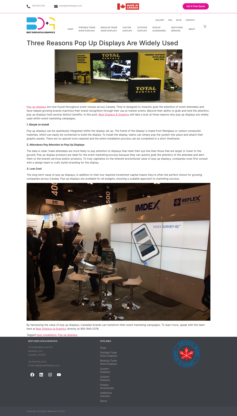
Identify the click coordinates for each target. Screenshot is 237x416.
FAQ (170, 20)
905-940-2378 (38, 6)
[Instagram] (50, 375)
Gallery (159, 20)
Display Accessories (159, 29)
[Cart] (204, 26)
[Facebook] (32, 375)
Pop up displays (36, 106)
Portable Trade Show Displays (87, 29)
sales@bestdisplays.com (70, 6)
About (191, 29)
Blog (179, 20)
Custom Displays (127, 29)
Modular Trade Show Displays (109, 29)
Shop (70, 29)
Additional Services (177, 29)
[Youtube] (59, 375)
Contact (190, 20)
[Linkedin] (41, 375)
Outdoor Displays (142, 29)
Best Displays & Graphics (114, 114)
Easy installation (46, 334)
